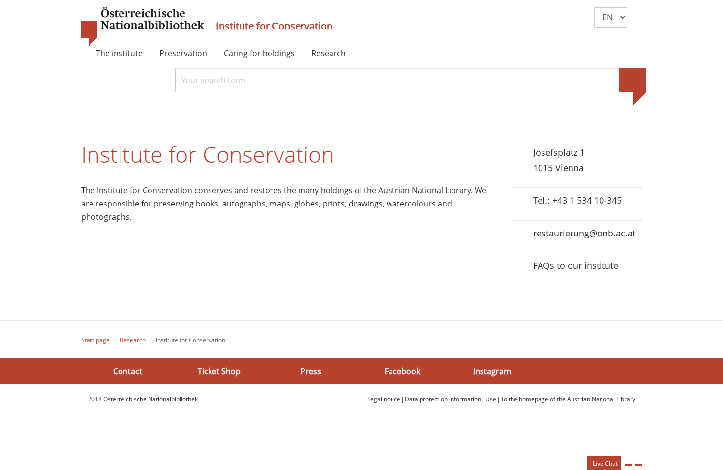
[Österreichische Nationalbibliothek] (142, 27)
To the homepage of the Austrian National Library (568, 399)
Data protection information (443, 399)
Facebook (402, 371)
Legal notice (383, 399)
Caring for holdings (259, 53)
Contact (127, 371)
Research (328, 53)
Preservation (183, 53)
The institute (119, 53)
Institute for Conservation (274, 26)
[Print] (628, 465)
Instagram (492, 371)
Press (311, 371)
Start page (95, 340)
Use (490, 399)
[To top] (638, 465)
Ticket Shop (219, 371)
